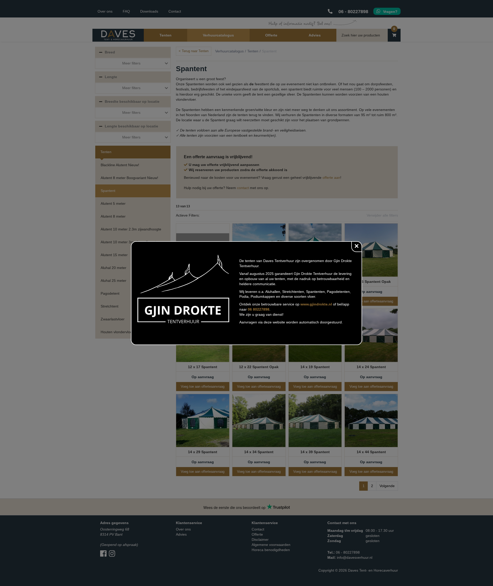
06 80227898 (258, 309)
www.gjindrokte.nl (316, 304)
